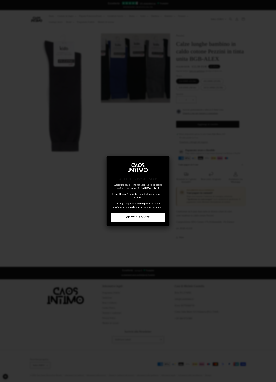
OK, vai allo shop (138, 217)
